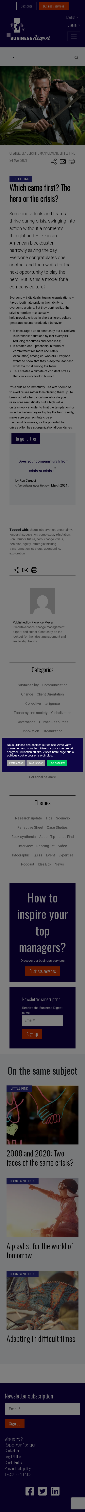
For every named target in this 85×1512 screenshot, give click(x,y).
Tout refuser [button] (35, 762)
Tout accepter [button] (57, 762)
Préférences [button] (16, 762)
